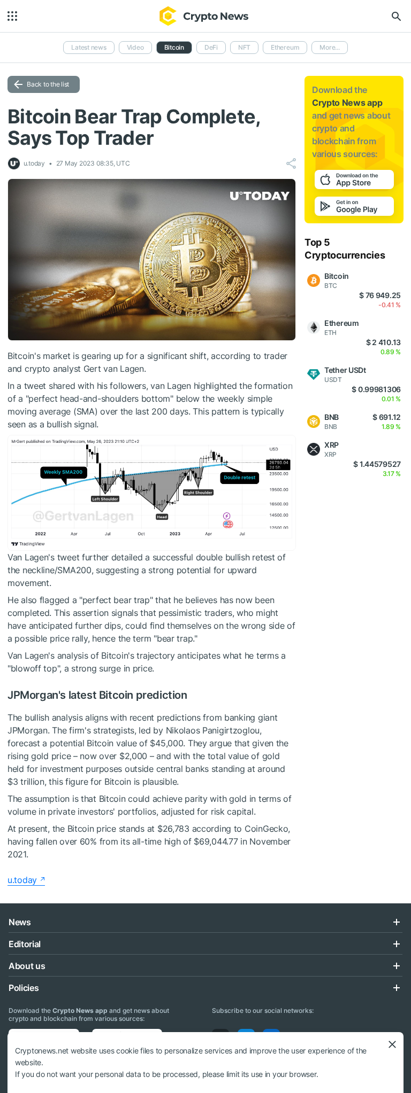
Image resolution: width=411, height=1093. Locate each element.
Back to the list (48, 84)
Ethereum (285, 47)
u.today (22, 880)
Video (135, 47)
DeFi (211, 47)
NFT (244, 47)
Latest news (88, 47)
